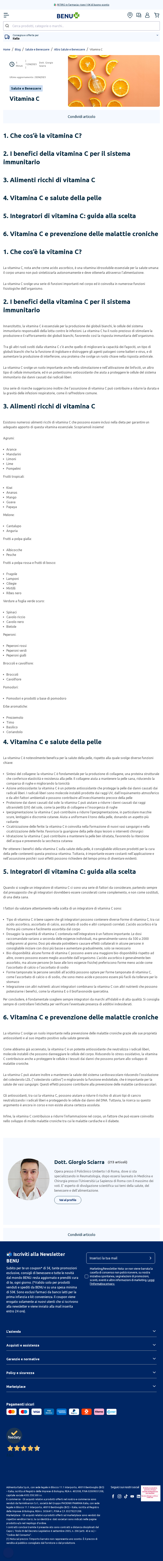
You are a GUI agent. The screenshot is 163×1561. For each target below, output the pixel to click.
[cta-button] (151, 1258)
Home (6, 49)
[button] (147, 15)
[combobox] (81, 26)
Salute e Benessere (37, 49)
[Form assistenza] (138, 15)
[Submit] (7, 26)
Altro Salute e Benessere (69, 49)
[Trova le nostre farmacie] (130, 15)
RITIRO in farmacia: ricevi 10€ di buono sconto (83, 4)
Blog (18, 49)
